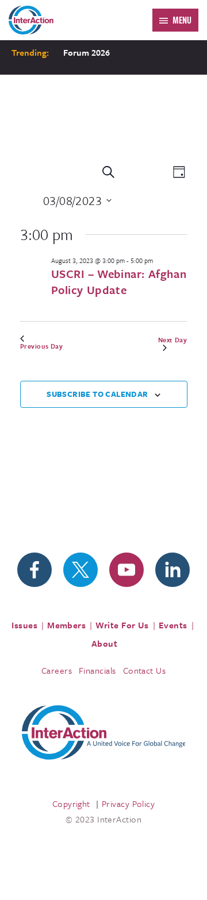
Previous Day (41, 346)
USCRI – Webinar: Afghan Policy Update (119, 281)
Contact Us (144, 670)
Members (66, 625)
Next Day (172, 340)
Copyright (71, 803)
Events (173, 625)
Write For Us (122, 625)
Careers (56, 670)
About (104, 643)
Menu (181, 20)
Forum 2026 (86, 52)
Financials (97, 670)
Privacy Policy (128, 803)
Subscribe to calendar (97, 394)
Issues (24, 625)
